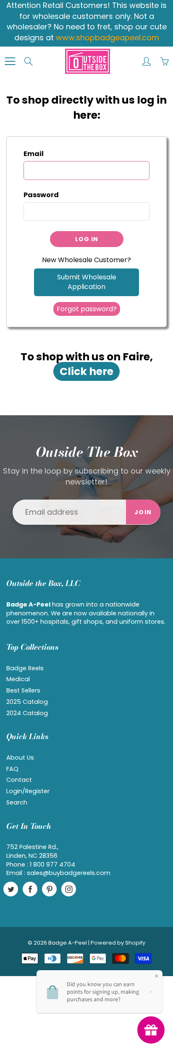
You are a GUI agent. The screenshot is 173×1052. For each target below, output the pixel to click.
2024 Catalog (27, 713)
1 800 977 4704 (52, 864)
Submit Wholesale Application (86, 282)
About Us (20, 757)
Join (143, 512)
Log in (86, 239)
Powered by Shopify (118, 943)
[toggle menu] (10, 61)
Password (41, 195)
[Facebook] (30, 889)
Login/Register (28, 791)
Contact (19, 780)
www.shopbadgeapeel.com (107, 37)
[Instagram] (68, 889)
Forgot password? (87, 309)
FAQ (12, 769)
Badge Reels (25, 668)
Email (34, 154)
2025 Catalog (27, 702)
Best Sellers (23, 690)
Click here (86, 371)
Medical (18, 679)
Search (16, 802)
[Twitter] (10, 889)
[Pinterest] (49, 889)
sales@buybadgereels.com (68, 873)
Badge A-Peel (67, 943)
